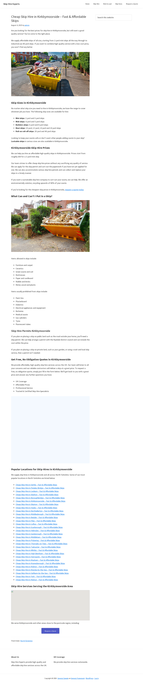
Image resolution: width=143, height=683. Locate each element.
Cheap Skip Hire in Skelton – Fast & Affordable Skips (37, 494)
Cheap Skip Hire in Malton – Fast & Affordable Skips (37, 566)
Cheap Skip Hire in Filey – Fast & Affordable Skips (36, 521)
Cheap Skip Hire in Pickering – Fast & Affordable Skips (38, 540)
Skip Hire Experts (11, 3)
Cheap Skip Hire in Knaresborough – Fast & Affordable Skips (40, 563)
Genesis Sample (63, 678)
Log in (96, 678)
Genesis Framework (78, 678)
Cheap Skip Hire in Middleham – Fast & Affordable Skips (38, 537)
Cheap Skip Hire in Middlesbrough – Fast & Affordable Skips (40, 514)
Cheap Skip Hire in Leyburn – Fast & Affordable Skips (37, 491)
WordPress (89, 678)
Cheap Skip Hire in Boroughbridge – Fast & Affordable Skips (40, 498)
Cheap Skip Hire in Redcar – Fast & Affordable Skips (37, 579)
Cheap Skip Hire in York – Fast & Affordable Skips (36, 576)
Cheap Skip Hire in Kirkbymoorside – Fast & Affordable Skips (40, 501)
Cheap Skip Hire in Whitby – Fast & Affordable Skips (37, 550)
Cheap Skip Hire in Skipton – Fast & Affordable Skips (37, 504)
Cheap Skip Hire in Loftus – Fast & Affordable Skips (36, 524)
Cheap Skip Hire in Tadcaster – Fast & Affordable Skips (38, 547)
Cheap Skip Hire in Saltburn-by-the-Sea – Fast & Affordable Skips (42, 573)
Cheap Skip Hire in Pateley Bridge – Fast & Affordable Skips (40, 488)
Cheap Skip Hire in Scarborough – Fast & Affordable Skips (39, 527)
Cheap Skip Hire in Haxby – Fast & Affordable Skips (36, 507)
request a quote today (74, 189)
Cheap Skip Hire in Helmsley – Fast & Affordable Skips (38, 530)
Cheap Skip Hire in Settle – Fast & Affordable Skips (36, 484)
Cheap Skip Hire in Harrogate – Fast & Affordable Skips (38, 556)
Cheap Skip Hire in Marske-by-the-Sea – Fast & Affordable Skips (42, 570)
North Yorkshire (26, 641)
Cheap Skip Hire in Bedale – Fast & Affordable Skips (37, 517)
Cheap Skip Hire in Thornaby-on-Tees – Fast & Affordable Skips (41, 543)
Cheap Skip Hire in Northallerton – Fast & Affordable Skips (39, 511)
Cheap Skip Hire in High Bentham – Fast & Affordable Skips (40, 553)
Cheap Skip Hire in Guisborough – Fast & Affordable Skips (39, 534)
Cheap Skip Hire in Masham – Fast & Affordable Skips (37, 560)
